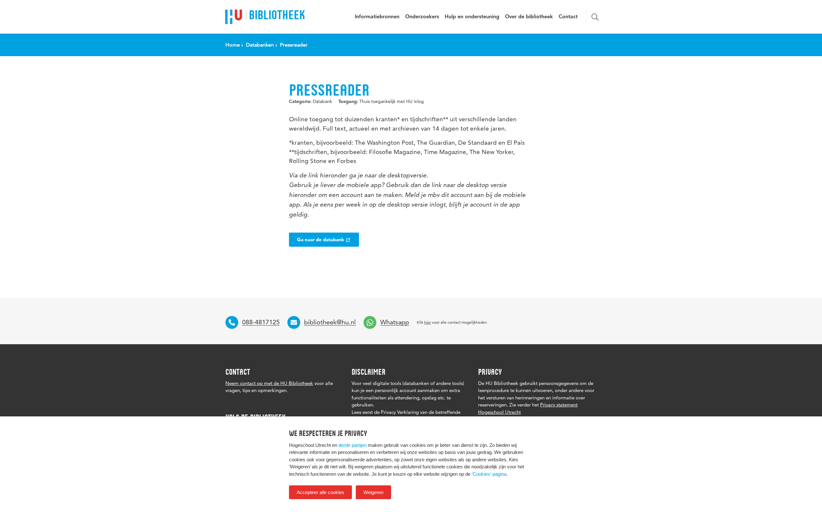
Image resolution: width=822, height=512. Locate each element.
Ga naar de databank (321, 239)
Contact (568, 17)
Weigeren (373, 492)
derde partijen (352, 445)
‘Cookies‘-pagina (489, 474)
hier (427, 322)
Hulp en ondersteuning (472, 17)
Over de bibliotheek (529, 17)
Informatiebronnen (377, 17)
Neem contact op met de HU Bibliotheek (269, 383)
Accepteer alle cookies (320, 492)
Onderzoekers (422, 17)
